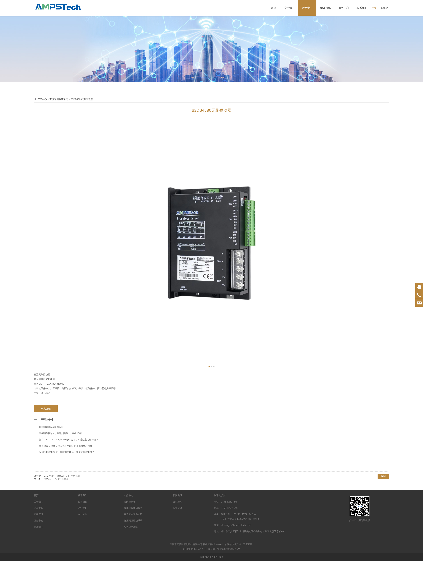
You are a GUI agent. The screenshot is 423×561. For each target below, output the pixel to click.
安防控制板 (129, 501)
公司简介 (82, 501)
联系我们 (362, 8)
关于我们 (289, 8)
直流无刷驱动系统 (58, 99)
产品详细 (45, 409)
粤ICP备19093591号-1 (194, 548)
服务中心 (343, 8)
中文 (374, 7)
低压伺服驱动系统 (133, 520)
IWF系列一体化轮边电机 (56, 479)
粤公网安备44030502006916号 (224, 548)
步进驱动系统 (131, 526)
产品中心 (307, 8)
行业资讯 (177, 507)
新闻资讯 (325, 8)
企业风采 (82, 514)
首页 (273, 8)
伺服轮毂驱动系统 (133, 507)
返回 (383, 476)
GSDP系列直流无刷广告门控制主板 (62, 475)
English (384, 7)
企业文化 (82, 507)
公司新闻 (177, 501)
